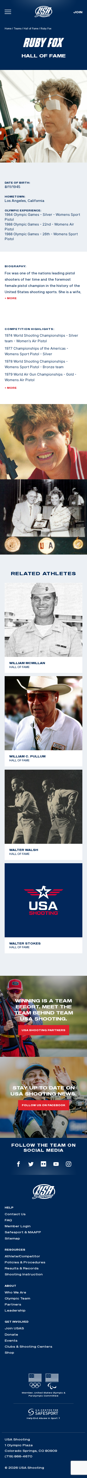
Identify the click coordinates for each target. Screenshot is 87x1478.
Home (8, 28)
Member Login (18, 1226)
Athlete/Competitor (22, 1256)
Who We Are (15, 1292)
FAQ (8, 1220)
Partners (13, 1304)
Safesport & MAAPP (23, 1232)
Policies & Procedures (25, 1262)
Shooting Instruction (24, 1274)
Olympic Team (17, 1298)
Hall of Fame (31, 28)
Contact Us (15, 1214)
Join (77, 12)
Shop (9, 1352)
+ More (11, 298)
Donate (11, 1334)
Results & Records (22, 1268)
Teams (17, 28)
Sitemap (12, 1238)
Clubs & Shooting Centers (28, 1346)
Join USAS (14, 1328)
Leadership (15, 1310)
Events (11, 1340)
